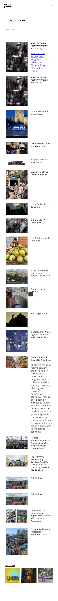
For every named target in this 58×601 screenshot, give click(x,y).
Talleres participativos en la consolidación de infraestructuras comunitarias (40, 443)
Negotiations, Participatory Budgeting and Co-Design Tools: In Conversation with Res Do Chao (40, 463)
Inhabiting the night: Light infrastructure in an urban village (41, 334)
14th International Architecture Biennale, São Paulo (40, 273)
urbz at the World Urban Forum (39, 112)
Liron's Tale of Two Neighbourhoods (39, 173)
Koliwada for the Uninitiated (39, 221)
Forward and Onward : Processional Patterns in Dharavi (41, 532)
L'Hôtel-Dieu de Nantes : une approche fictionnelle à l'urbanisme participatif (41, 515)
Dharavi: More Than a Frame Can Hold (41, 145)
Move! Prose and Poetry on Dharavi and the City (39, 46)
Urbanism (36, 62)
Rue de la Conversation (37, 561)
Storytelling (37, 68)
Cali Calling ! (37, 478)
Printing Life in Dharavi (38, 290)
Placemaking (38, 65)
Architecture (38, 53)
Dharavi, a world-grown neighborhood (41, 358)
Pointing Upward (39, 313)
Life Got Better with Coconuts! (40, 239)
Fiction (35, 70)
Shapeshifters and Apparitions (39, 160)
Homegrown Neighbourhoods (40, 58)
